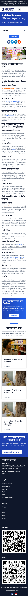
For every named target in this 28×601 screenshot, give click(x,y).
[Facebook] (12, 594)
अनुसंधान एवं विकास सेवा (7, 483)
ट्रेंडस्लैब (4, 518)
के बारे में (4, 507)
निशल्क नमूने (4, 489)
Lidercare (19, 590)
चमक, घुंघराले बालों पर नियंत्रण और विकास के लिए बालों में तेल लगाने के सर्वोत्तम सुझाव (13, 423)
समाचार (5, 22)
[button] (19, 9)
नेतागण (3, 515)
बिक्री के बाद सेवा (5, 492)
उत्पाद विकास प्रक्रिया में (9, 115)
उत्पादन (3, 494)
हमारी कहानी (4, 521)
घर (2, 22)
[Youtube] (16, 594)
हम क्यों (4, 504)
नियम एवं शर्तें (14, 590)
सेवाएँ (4, 480)
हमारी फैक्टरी (4, 510)
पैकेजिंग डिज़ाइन (19, 244)
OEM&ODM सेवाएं (6, 486)
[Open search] (25, 9)
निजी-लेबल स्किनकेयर (6, 206)
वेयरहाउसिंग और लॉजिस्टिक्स (7, 497)
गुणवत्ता (13, 149)
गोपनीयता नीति (9, 590)
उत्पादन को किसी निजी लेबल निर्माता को (13, 101)
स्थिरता (3, 512)
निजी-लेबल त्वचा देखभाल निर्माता (8, 88)
